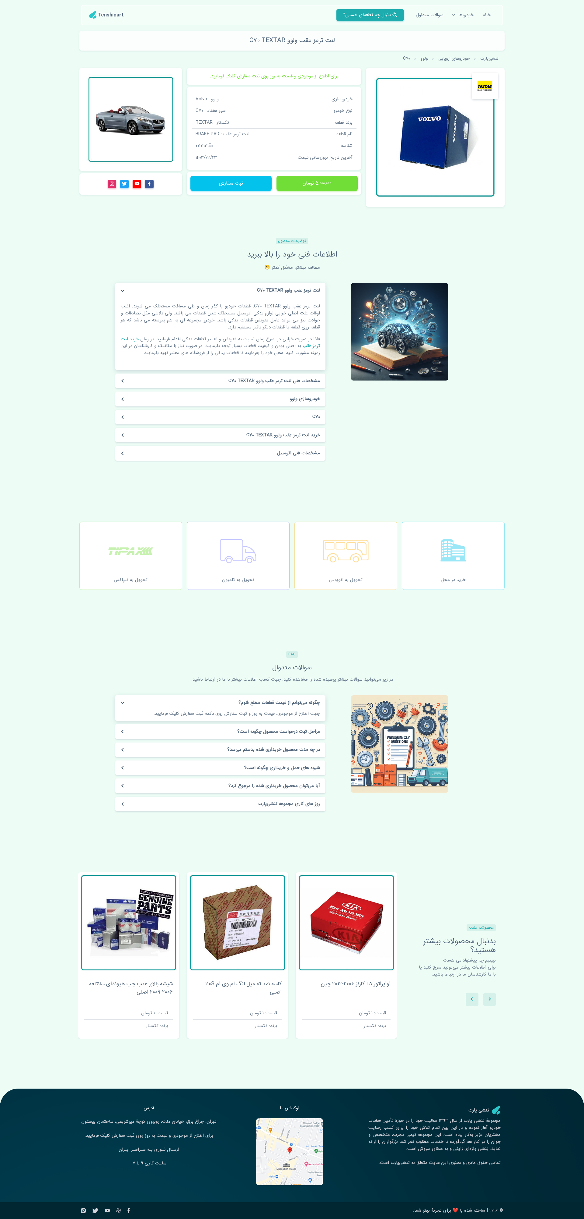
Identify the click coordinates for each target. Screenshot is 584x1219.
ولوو (424, 58)
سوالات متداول (429, 15)
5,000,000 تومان (317, 183)
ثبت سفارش (231, 183)
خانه (487, 15)
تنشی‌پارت (489, 58)
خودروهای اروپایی (454, 58)
